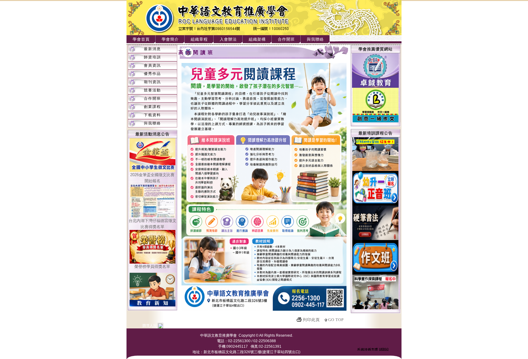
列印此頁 (311, 319)
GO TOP (336, 319)
